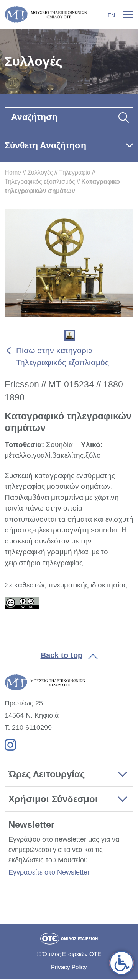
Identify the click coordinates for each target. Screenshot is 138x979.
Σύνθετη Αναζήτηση (45, 145)
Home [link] (13, 172)
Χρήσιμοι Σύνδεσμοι (53, 799)
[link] (121, 963)
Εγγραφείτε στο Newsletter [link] (49, 872)
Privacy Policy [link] (69, 967)
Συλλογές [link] (40, 172)
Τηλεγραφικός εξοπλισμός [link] (40, 181)
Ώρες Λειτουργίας (46, 774)
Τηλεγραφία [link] (74, 172)
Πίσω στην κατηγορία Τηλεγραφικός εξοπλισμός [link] (62, 356)
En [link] (111, 15)
